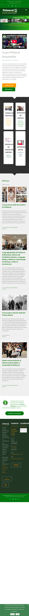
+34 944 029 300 (17, 1)
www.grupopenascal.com (17, 458)
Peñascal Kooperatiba (16, 198)
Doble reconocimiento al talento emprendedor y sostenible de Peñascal (13, 345)
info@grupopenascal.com (14, 3)
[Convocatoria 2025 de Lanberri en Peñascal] (14, 194)
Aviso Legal (5, 495)
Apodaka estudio (21, 496)
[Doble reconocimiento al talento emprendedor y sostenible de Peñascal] (14, 350)
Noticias (10, 198)
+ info (17, 614)
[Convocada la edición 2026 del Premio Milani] (14, 302)
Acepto (12, 614)
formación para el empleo (4, 470)
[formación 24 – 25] (14, 23)
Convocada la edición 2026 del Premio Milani (13, 299)
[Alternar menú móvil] (26, 9)
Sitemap (8, 495)
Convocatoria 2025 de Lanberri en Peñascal (13, 191)
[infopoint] (5, 400)
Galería (16, 191)
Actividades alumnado (13, 355)
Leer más (3, 228)
